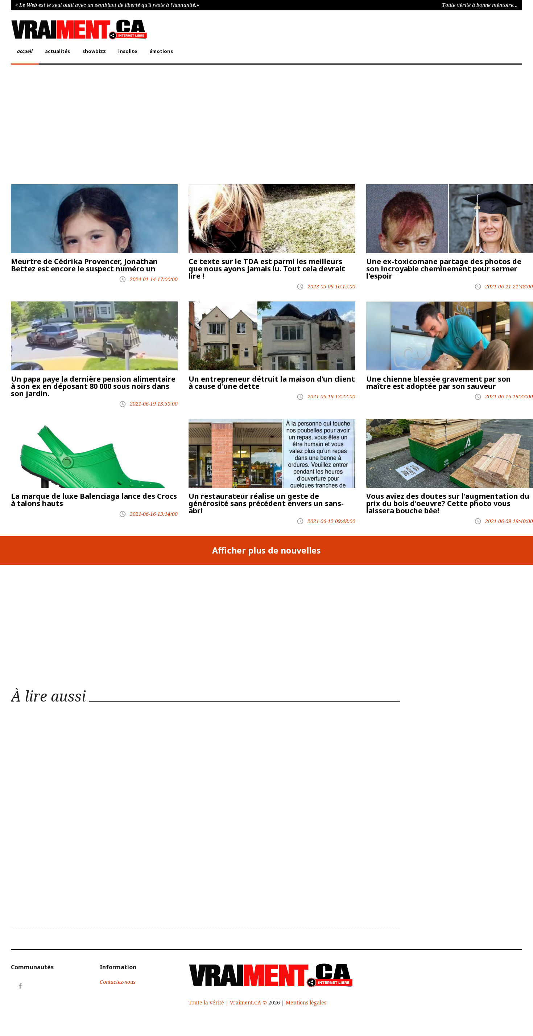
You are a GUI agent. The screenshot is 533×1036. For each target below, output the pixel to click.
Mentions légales (306, 1002)
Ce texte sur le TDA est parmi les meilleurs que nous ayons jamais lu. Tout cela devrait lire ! (267, 268)
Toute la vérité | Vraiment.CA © (228, 1002)
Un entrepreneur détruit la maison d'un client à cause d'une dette (272, 382)
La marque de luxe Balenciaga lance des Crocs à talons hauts (94, 499)
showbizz (94, 51)
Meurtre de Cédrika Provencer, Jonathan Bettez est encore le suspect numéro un (84, 265)
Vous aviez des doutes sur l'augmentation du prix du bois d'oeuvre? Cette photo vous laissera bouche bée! (447, 503)
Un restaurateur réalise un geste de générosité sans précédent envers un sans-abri (266, 503)
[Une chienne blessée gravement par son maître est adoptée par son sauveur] (449, 335)
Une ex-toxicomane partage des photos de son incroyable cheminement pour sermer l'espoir (443, 268)
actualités (57, 51)
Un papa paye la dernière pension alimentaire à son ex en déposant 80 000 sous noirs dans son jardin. (93, 386)
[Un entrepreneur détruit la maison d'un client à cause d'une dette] (272, 335)
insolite (127, 51)
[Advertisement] (228, 126)
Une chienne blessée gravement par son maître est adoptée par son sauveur (438, 382)
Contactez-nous (118, 981)
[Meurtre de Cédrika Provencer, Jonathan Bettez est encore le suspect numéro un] (94, 218)
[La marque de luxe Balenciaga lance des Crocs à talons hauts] (94, 453)
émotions (161, 51)
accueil (25, 51)
